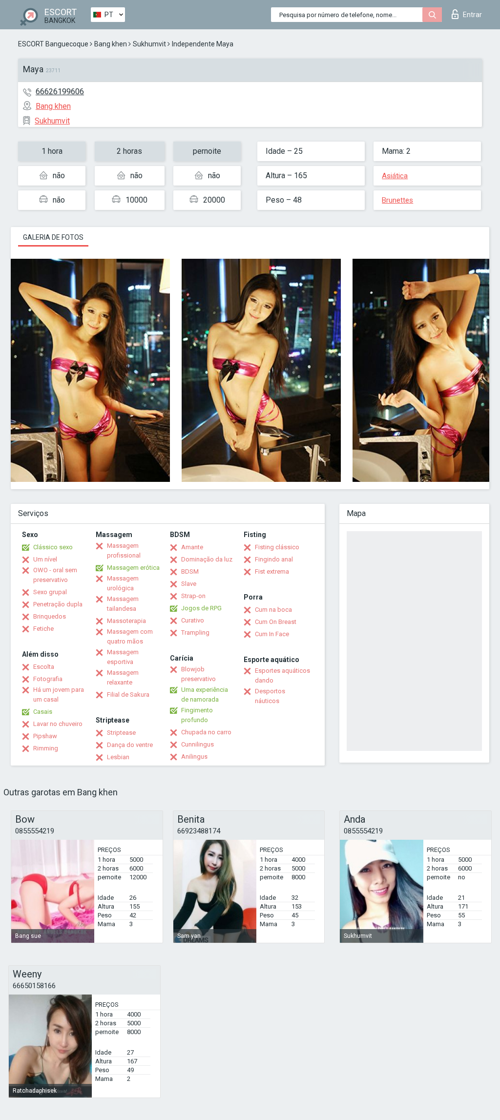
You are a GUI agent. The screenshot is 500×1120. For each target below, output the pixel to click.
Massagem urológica (123, 583)
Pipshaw (45, 736)
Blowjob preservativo (198, 674)
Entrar (472, 15)
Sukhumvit (149, 44)
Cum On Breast (275, 621)
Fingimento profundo (197, 715)
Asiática (395, 175)
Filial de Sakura (128, 694)
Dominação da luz (206, 559)
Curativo (192, 620)
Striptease (121, 732)
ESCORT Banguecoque (53, 44)
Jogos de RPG (201, 608)
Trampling (195, 632)
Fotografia (47, 679)
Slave (188, 583)
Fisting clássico (277, 547)
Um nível (45, 559)
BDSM (190, 571)
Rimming (45, 748)
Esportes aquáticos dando (282, 675)
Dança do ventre (130, 744)
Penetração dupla (58, 604)
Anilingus (194, 756)
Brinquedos (49, 616)
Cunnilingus (197, 744)
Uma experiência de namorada (204, 694)
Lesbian (118, 757)
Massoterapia (126, 620)
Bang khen (110, 44)
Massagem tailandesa (123, 603)
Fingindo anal (274, 559)
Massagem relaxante (123, 677)
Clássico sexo (53, 547)
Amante (192, 547)
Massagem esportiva (123, 656)
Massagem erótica (133, 567)
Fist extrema (272, 571)
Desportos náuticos (270, 696)
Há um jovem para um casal (58, 694)
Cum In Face (272, 634)
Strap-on (193, 596)
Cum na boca (273, 609)
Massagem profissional (124, 550)
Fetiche (43, 628)
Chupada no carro (206, 732)
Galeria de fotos (53, 237)
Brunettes (397, 200)
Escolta (43, 666)
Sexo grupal (50, 592)
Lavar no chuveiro (58, 723)
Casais (42, 711)
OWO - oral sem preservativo (55, 574)
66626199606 (60, 91)
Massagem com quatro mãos (130, 636)
